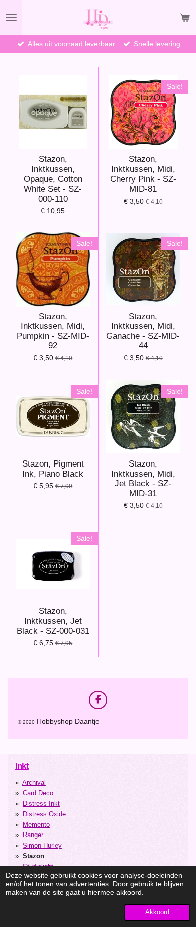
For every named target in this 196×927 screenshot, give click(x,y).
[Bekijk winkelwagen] (185, 17)
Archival (34, 782)
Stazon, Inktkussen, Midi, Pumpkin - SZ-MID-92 (53, 331)
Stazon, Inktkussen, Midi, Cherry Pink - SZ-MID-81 (143, 174)
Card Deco (38, 793)
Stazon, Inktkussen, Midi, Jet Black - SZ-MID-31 (143, 478)
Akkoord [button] (157, 912)
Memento (36, 824)
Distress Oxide (44, 814)
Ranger (33, 835)
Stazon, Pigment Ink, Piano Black (53, 469)
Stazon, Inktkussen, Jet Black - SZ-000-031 (53, 620)
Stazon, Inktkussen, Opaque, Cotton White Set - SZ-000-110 (53, 178)
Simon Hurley (42, 845)
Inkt (22, 766)
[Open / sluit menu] (11, 17)
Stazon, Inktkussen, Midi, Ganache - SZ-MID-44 (143, 331)
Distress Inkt (41, 803)
